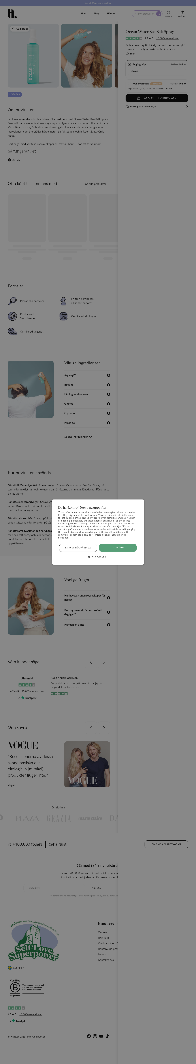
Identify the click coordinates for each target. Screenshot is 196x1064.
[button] (98, 557)
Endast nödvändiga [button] (78, 547)
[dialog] (98, 532)
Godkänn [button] (118, 547)
